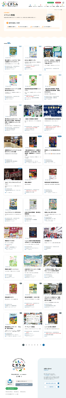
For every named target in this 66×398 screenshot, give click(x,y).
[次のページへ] (44, 345)
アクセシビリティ (23, 391)
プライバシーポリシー (9, 391)
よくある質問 (47, 374)
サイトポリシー (16, 391)
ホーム (56, 9)
